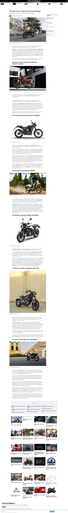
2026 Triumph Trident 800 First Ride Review (18, 412)
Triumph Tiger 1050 (21, 370)
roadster (13, 55)
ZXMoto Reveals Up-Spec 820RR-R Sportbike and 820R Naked (50, 19)
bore (39, 103)
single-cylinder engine (28, 103)
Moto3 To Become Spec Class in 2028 (32, 411)
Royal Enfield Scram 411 (34, 145)
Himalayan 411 (27, 145)
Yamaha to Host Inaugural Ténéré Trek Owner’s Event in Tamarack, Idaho (51, 468)
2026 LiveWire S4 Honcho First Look (50, 35)
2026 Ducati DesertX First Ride (16, 482)
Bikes (10, 9)
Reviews (13, 411)
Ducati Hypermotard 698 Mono (30, 95)
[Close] (67, 511)
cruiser (21, 55)
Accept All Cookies (52, 511)
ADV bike (31, 157)
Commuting (14, 49)
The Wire (13, 405)
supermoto (37, 54)
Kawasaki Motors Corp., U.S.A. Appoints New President (18, 409)
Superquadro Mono (22, 103)
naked (28, 157)
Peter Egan (26, 146)
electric (19, 55)
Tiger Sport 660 (22, 373)
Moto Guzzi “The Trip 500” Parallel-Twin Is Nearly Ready (49, 411)
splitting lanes (18, 164)
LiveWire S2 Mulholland (17, 322)
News (27, 408)
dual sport (26, 54)
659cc (18, 103)
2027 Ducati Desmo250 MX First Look (51, 27)
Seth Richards (15, 15)
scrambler (18, 54)
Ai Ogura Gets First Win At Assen (46, 408)
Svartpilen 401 (37, 263)
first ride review (16, 100)
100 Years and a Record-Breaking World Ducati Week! (18, 406)
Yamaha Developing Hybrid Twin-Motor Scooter (34, 409)
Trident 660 (19, 378)
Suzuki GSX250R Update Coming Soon (47, 406)
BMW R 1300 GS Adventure (32, 49)
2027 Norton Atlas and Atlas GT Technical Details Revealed (51, 31)
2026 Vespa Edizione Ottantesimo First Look (49, 23)
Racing (35, 481)
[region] (34, 511)
